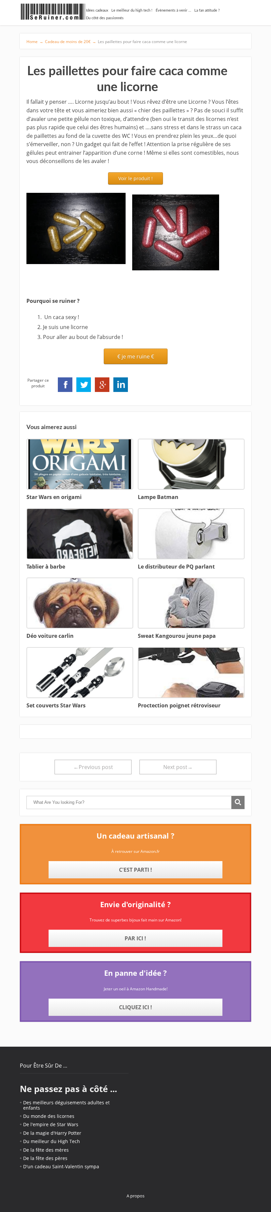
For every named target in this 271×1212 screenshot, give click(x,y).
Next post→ (178, 767)
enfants (31, 1108)
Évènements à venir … (173, 10)
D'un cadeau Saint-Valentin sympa (61, 1166)
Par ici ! (135, 938)
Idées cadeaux (97, 10)
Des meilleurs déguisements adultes (63, 1102)
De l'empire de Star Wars (50, 1124)
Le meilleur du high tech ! (131, 10)
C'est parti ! (135, 869)
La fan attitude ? (207, 10)
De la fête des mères (46, 1150)
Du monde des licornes (48, 1116)
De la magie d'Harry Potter (52, 1133)
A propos (135, 1196)
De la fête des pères (45, 1158)
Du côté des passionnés (105, 18)
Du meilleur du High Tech (51, 1141)
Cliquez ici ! (135, 1007)
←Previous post (93, 767)
